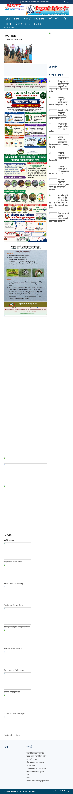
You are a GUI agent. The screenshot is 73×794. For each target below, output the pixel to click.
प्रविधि (27, 24)
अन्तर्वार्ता (27, 19)
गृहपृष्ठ (7, 19)
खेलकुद (18, 24)
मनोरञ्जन (8, 24)
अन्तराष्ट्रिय (38, 24)
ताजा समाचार (56, 74)
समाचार (17, 19)
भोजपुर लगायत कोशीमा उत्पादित (13, 562)
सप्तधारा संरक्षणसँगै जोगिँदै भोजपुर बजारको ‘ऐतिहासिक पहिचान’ (59, 101)
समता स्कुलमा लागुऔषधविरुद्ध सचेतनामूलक (17, 627)
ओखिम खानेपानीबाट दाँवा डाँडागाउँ (13, 648)
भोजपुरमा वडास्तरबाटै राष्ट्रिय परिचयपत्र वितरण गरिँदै (59, 156)
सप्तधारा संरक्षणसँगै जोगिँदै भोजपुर (13, 583)
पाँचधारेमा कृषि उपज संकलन (12, 735)
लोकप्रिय (53, 66)
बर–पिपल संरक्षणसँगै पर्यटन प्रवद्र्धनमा (15, 713)
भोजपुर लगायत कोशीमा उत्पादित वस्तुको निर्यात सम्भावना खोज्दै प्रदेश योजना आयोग (59, 86)
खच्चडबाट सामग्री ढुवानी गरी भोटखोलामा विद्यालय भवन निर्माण (59, 170)
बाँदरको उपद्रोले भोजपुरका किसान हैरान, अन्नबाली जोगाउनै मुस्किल (58, 114)
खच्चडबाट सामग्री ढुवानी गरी (12, 692)
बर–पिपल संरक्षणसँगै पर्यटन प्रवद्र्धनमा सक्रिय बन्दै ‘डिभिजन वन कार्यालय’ (59, 184)
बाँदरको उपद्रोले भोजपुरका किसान (13, 605)
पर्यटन (64, 19)
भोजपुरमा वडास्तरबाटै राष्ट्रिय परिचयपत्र (14, 670)
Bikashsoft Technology (62, 791)
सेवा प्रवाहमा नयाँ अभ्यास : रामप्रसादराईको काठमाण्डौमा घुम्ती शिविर (59, 217)
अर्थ (50, 19)
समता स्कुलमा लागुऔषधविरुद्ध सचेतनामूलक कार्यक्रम (59, 127)
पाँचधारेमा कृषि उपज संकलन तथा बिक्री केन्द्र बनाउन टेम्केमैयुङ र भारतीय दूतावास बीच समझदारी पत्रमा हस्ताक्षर (58, 201)
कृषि (57, 19)
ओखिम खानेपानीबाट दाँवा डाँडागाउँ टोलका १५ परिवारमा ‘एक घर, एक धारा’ (58, 142)
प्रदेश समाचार (39, 19)
